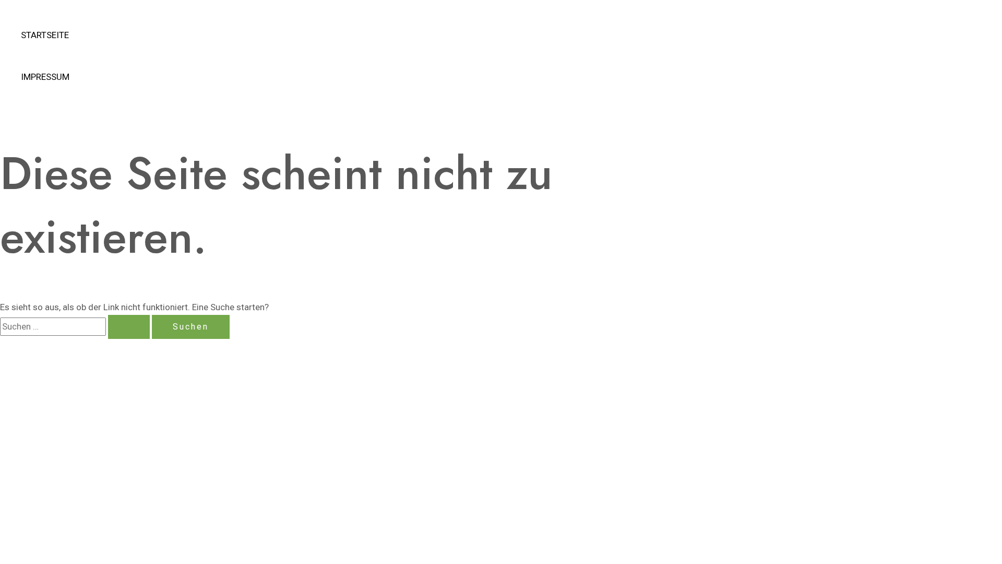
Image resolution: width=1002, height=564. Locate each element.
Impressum (45, 77)
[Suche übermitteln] (129, 327)
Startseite (45, 35)
